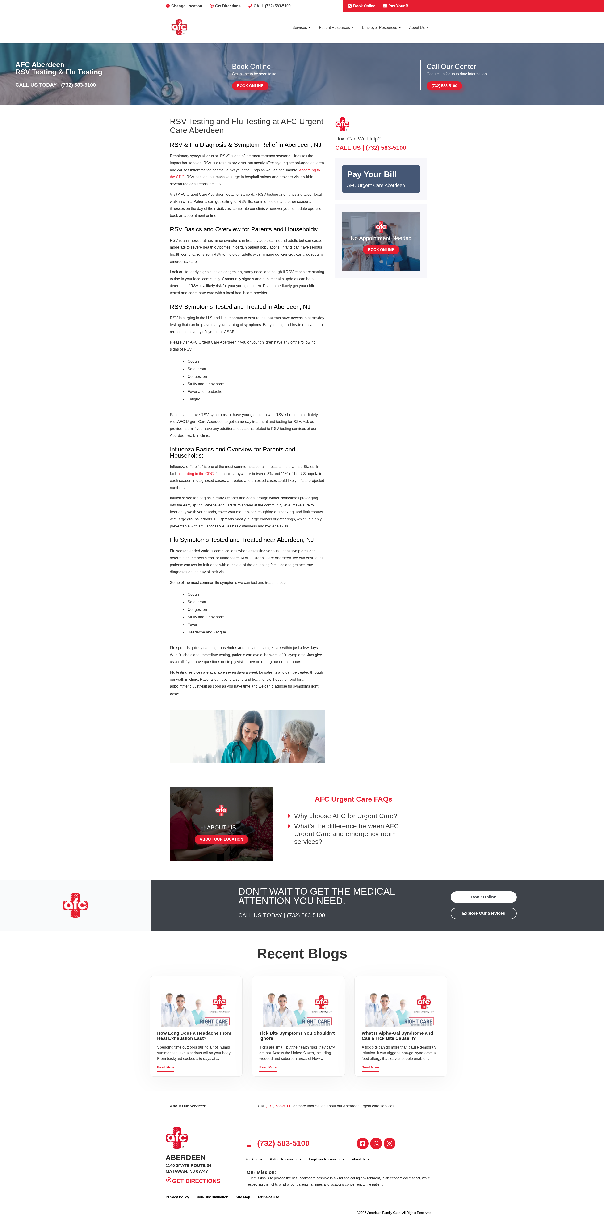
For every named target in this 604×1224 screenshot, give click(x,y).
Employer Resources (379, 28)
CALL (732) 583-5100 (272, 6)
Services (299, 28)
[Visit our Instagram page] (389, 1143)
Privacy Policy (177, 1197)
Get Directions (228, 6)
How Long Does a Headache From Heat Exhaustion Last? (194, 1036)
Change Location (186, 6)
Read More (165, 1067)
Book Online (363, 6)
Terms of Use (268, 1197)
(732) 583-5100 (78, 85)
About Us (417, 28)
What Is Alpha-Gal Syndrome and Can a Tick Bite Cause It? (397, 1036)
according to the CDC (196, 474)
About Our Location (221, 839)
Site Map (243, 1197)
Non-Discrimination (212, 1197)
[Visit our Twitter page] (376, 1143)
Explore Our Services (483, 913)
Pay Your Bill (399, 6)
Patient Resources (334, 28)
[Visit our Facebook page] (363, 1143)
